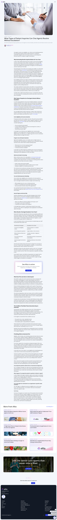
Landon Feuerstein (10, 45)
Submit (33, 483)
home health (21, 121)
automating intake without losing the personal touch (24, 347)
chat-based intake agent (36, 157)
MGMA (41, 64)
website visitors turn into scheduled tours (33, 189)
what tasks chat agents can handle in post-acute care (28, 345)
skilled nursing (24, 197)
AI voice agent (35, 114)
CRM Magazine (22, 280)
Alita (15, 360)
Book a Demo (28, 270)
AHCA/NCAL (24, 70)
